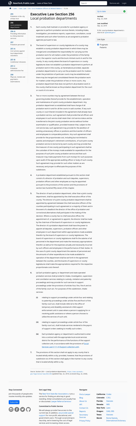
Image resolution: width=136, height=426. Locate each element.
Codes (108, 394)
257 (17, 43)
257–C (16, 68)
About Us (83, 401)
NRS (108, 404)
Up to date (101, 11)
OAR (108, 411)
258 (17, 77)
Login (124, 3)
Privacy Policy (84, 421)
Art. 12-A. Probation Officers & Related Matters (45, 8)
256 (15, 25)
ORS (112, 411)
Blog (81, 398)
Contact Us (83, 408)
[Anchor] (58, 40)
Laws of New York (44, 3)
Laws (15, 8)
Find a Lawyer (84, 394)
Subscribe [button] (14, 402)
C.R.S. (108, 397)
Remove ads (114, 3)
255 (17, 16)
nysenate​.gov (109, 32)
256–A (18, 34)
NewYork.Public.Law (23, 3)
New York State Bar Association (54, 394)
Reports (82, 411)
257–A (17, 52)
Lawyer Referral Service (60, 401)
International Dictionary (116, 420)
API (80, 404)
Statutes (109, 401)
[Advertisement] (111, 85)
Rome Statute (111, 418)
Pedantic (103, 47)
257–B (18, 60)
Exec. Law (22, 8)
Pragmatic (104, 44)
